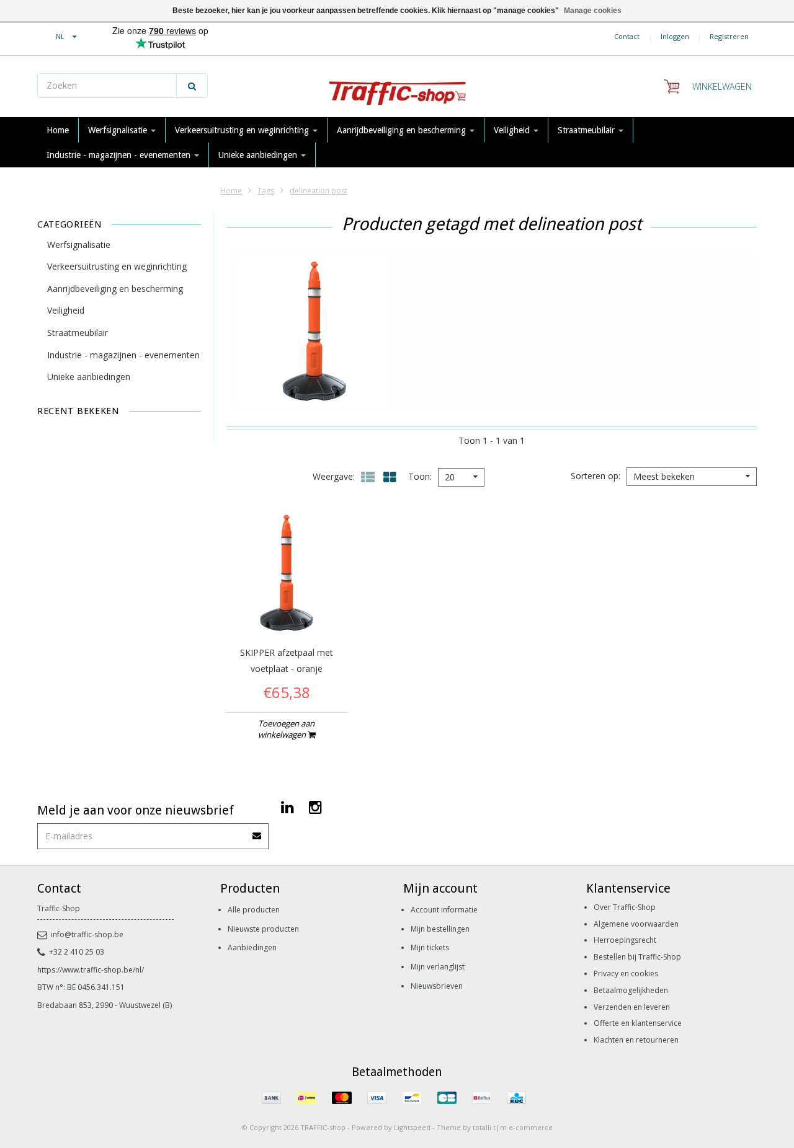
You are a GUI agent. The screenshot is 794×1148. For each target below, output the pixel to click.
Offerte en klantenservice (638, 1023)
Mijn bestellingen (440, 929)
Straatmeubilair (587, 130)
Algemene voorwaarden (636, 924)
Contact (627, 36)
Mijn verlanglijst (438, 966)
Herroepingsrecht (625, 940)
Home (58, 130)
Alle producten (254, 909)
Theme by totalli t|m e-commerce (495, 1127)
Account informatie (444, 909)
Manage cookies (593, 10)
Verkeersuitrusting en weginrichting (243, 130)
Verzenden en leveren (632, 1007)
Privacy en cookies (626, 973)
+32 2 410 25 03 (76, 952)
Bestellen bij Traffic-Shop (637, 957)
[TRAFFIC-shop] (397, 87)
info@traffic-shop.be (87, 934)
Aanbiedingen (252, 947)
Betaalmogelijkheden (631, 990)
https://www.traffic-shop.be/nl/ (90, 970)
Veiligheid (513, 130)
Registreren (729, 36)
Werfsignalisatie (118, 130)
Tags (265, 190)
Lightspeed (412, 1127)
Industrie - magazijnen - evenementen (120, 155)
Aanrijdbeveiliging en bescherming (402, 130)
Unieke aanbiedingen (259, 155)
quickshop (286, 608)
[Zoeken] (192, 85)
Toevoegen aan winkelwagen (286, 729)
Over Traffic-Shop (625, 907)
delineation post (318, 190)
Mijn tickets (430, 947)
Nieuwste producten (263, 929)
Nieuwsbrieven (437, 986)
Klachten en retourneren (636, 1040)
